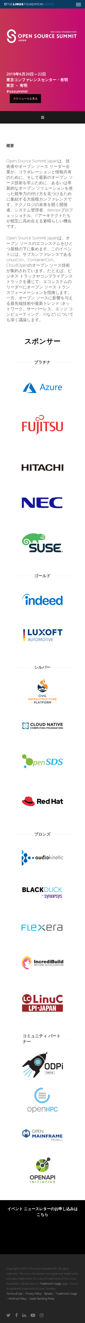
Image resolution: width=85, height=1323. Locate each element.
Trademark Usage (50, 1284)
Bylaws (48, 1294)
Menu (42, 117)
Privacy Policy (33, 1294)
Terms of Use (14, 1294)
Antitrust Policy (18, 1299)
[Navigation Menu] (78, 4)
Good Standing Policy (42, 1299)
